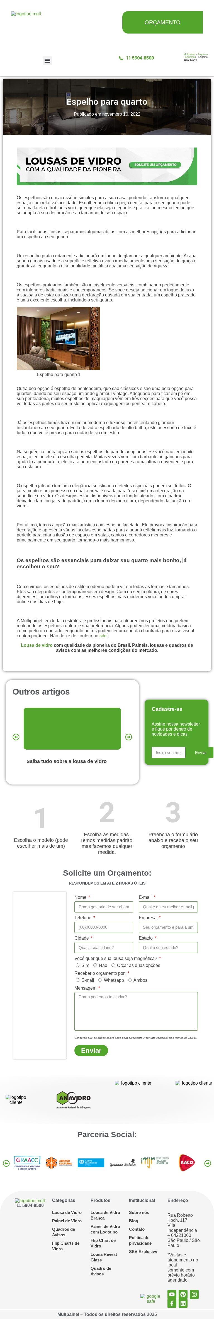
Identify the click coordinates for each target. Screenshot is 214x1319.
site (102, 635)
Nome (80, 897)
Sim (85, 965)
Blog (133, 1220)
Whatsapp (114, 980)
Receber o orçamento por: (100, 973)
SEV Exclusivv (143, 1251)
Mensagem (86, 988)
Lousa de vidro (37, 645)
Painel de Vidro (67, 1220)
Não (103, 965)
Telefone (83, 917)
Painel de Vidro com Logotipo (105, 1229)
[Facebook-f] (171, 1303)
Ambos (140, 980)
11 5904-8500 (30, 1205)
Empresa (148, 917)
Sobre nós (139, 1212)
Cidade (82, 938)
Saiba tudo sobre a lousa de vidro (66, 761)
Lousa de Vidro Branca (105, 1215)
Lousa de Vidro (67, 1212)
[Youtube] (171, 1294)
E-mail (146, 897)
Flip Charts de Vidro (65, 1246)
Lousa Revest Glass (104, 1257)
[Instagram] (194, 1294)
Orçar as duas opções (138, 965)
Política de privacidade (140, 1240)
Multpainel (189, 54)
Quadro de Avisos (101, 1271)
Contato (137, 1229)
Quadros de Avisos (63, 1232)
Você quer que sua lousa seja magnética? (116, 958)
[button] (47, 60)
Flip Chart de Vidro (103, 1243)
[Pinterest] (183, 1294)
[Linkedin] (183, 1303)
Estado (146, 938)
